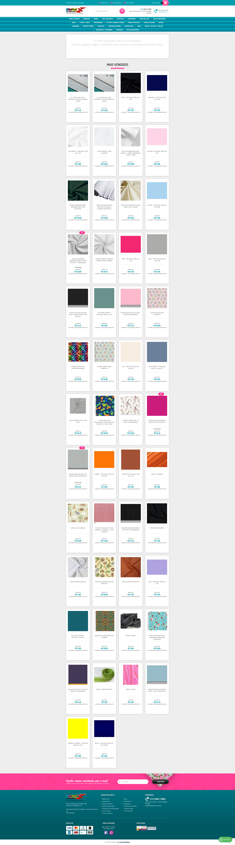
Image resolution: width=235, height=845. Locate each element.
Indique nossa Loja (107, 804)
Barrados (86, 19)
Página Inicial (105, 799)
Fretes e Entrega (128, 808)
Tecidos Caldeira (149, 22)
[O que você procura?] (122, 11)
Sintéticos (120, 19)
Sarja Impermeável (159, 19)
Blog (125, 799)
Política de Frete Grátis (108, 806)
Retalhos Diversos (133, 30)
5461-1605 (145, 9)
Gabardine (75, 26)
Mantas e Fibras (88, 26)
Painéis (96, 19)
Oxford (161, 22)
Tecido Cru (100, 26)
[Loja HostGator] (123, 842)
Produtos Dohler (134, 22)
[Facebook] (106, 833)
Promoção (119, 30)
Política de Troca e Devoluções (110, 808)
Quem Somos (106, 801)
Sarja (74, 22)
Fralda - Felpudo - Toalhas (154, 26)
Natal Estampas (74, 19)
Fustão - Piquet (85, 22)
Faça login (81, 3)
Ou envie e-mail (163, 11)
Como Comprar (106, 811)
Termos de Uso (128, 811)
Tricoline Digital (107, 19)
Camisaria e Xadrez (114, 26)
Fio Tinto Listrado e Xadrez (115, 22)
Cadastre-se (104, 3)
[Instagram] (111, 833)
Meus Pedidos (117, 3)
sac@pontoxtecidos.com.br (153, 805)
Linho (139, 26)
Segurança (127, 804)
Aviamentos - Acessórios (104, 30)
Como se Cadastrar (107, 813)
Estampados (132, 19)
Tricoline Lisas (144, 19)
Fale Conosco (130, 3)
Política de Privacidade (130, 806)
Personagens (98, 22)
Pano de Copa (129, 26)
